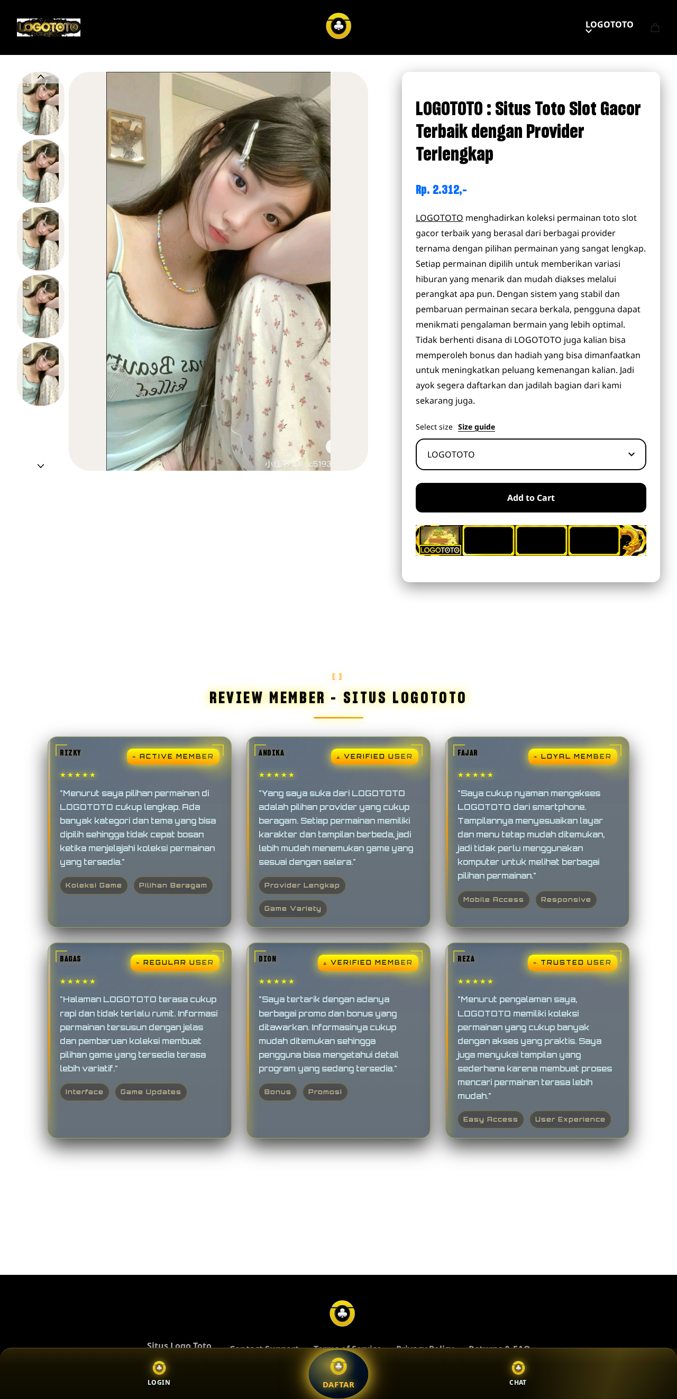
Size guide (476, 427)
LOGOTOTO (609, 24)
